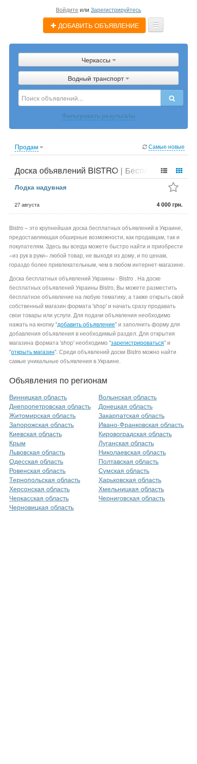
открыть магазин (33, 351)
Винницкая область (38, 396)
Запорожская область (41, 424)
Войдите (67, 9)
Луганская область (126, 442)
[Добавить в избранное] (173, 188)
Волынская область (127, 396)
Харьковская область (129, 479)
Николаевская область (132, 451)
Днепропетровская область (50, 405)
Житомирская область (42, 415)
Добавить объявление (97, 25)
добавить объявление (86, 324)
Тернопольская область (44, 479)
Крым (17, 442)
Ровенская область (37, 470)
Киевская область (35, 433)
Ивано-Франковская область (141, 424)
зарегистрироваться (137, 342)
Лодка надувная (40, 186)
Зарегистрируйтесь (116, 9)
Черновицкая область (41, 506)
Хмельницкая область (131, 488)
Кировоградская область (135, 433)
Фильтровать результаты (98, 115)
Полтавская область (128, 461)
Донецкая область (125, 405)
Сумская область (123, 470)
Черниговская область (131, 497)
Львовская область (37, 451)
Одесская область (36, 461)
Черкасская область (39, 497)
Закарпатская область (131, 415)
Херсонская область (39, 488)
